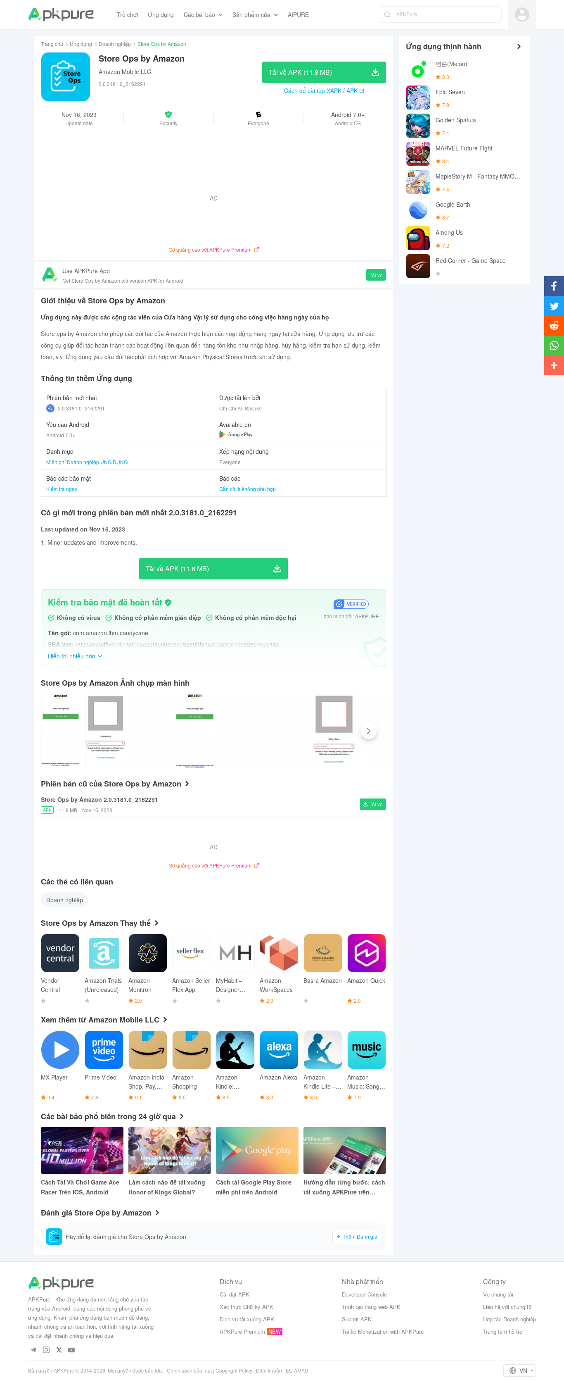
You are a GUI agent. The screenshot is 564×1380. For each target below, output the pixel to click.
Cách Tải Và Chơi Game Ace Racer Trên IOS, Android (80, 1187)
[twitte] (59, 1350)
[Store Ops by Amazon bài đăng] (60, 731)
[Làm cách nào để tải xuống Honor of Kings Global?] (169, 1150)
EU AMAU (297, 1370)
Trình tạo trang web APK (371, 1307)
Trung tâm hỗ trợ (502, 1331)
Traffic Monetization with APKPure (383, 1331)
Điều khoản (269, 1370)
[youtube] (71, 1350)
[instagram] (46, 1350)
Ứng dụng (81, 43)
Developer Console (364, 1294)
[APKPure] (61, 14)
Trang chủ (52, 43)
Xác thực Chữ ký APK (246, 1307)
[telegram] (33, 1350)
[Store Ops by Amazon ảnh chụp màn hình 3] (334, 731)
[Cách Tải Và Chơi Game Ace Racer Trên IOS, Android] (82, 1150)
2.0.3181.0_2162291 (81, 408)
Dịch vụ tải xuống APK (247, 1319)
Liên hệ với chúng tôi (508, 1307)
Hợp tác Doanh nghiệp (509, 1319)
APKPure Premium (242, 1331)
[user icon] (522, 14)
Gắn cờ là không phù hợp (247, 488)
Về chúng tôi (498, 1294)
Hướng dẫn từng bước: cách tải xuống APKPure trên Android (344, 1187)
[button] (168, 118)
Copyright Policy (234, 1370)
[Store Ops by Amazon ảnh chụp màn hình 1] (105, 731)
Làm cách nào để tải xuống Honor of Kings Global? (166, 1187)
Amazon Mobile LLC (125, 71)
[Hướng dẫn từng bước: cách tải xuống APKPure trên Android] (344, 1150)
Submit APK (357, 1319)
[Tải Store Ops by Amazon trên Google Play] (236, 434)
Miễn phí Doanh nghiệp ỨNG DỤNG (87, 461)
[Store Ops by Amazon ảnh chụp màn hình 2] (196, 731)
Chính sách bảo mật (189, 1370)
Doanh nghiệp (115, 43)
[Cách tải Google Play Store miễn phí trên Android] (257, 1150)
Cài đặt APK (234, 1294)
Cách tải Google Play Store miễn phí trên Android (253, 1187)
